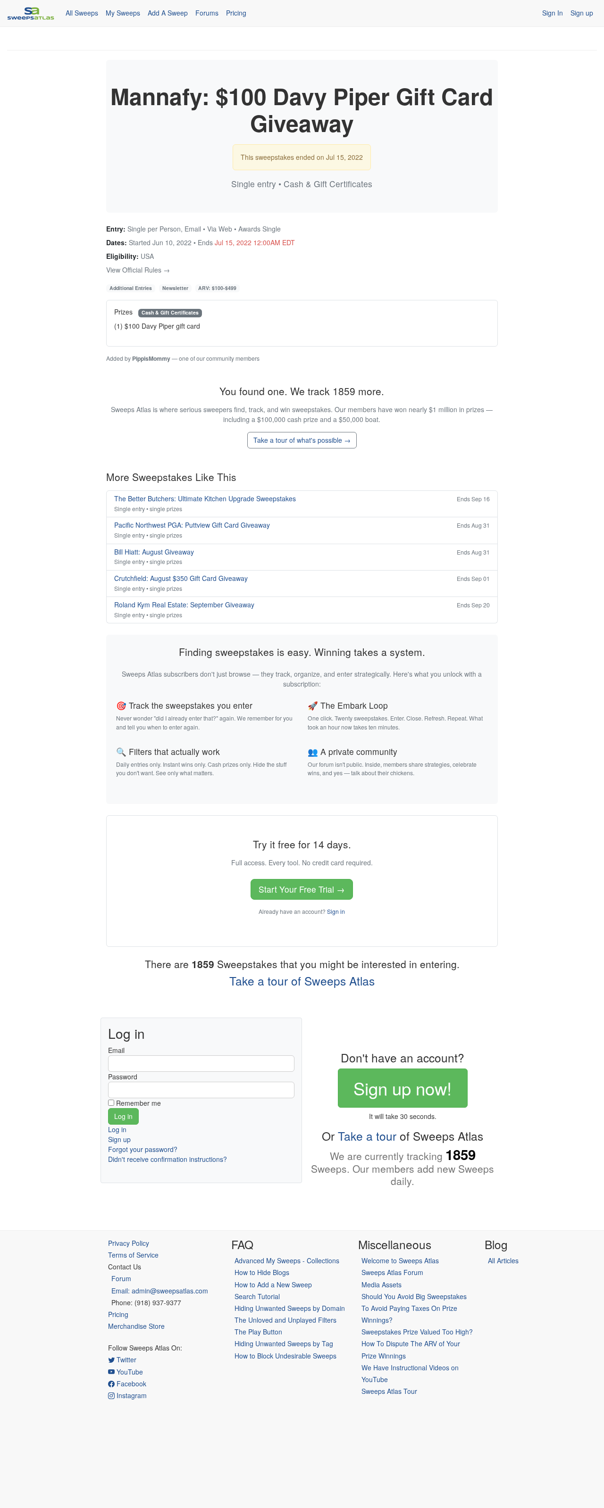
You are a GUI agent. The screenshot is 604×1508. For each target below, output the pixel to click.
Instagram (131, 1395)
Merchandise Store (136, 1326)
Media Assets (381, 1284)
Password (122, 1076)
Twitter (125, 1359)
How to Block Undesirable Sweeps (285, 1355)
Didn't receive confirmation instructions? (167, 1159)
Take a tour (367, 1135)
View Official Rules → (138, 269)
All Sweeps (82, 12)
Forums (206, 12)
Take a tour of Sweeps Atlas (302, 980)
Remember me (138, 1103)
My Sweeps (123, 12)
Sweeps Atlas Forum (392, 1272)
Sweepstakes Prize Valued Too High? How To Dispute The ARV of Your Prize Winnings (417, 1343)
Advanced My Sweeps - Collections (287, 1260)
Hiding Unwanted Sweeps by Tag (284, 1343)
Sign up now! (402, 1088)
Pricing (236, 12)
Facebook (130, 1383)
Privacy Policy (128, 1243)
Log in (117, 1129)
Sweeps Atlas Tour (389, 1391)
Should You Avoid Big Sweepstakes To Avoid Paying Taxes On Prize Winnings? (414, 1308)
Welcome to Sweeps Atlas (400, 1260)
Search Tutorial (257, 1296)
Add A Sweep (168, 12)
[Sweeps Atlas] (30, 13)
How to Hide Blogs (262, 1272)
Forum (121, 1278)
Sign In (552, 12)
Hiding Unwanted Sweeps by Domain (290, 1308)
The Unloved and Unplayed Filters (285, 1320)
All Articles (503, 1260)
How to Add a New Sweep (273, 1284)
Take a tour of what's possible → (302, 440)
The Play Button (258, 1331)
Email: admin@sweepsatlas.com (159, 1290)
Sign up (581, 12)
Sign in (336, 911)
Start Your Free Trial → (302, 889)
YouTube (129, 1371)
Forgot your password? (142, 1149)
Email (116, 1050)
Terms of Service (133, 1254)
